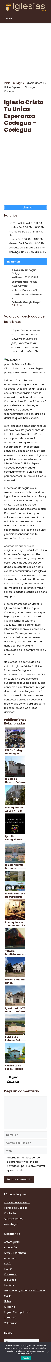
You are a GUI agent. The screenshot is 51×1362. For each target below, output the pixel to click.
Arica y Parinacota (15, 1252)
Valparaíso (10, 1323)
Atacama (10, 1258)
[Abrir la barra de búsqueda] (47, 18)
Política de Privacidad (17, 1202)
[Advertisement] (25, 49)
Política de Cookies (15, 1208)
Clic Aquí (17, 305)
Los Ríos (9, 1285)
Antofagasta (12, 1242)
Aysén (7, 1263)
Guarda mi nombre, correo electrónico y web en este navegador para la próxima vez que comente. (26, 1164)
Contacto (10, 1213)
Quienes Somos (13, 1218)
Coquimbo (10, 1274)
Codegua (13, 1081)
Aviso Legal (11, 1224)
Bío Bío (8, 1269)
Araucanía (10, 1247)
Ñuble (7, 1301)
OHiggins (18, 83)
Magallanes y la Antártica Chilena (24, 1290)
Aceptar (26, 1358)
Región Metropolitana (17, 1312)
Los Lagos (10, 1279)
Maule (7, 1296)
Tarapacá (10, 1317)
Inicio (7, 83)
